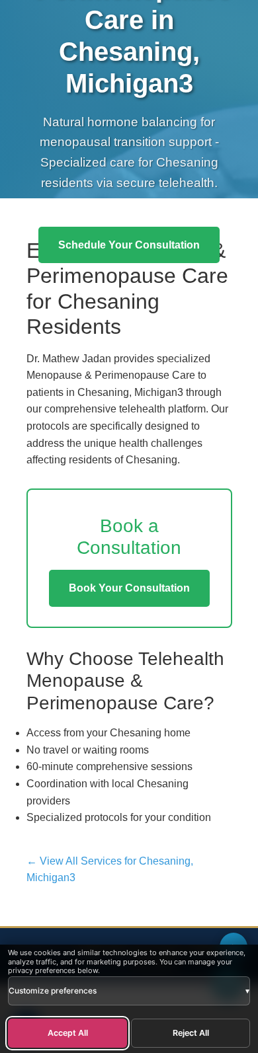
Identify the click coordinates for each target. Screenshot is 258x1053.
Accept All (68, 1033)
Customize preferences (129, 990)
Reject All (191, 1033)
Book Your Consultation (129, 588)
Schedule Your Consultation (129, 245)
